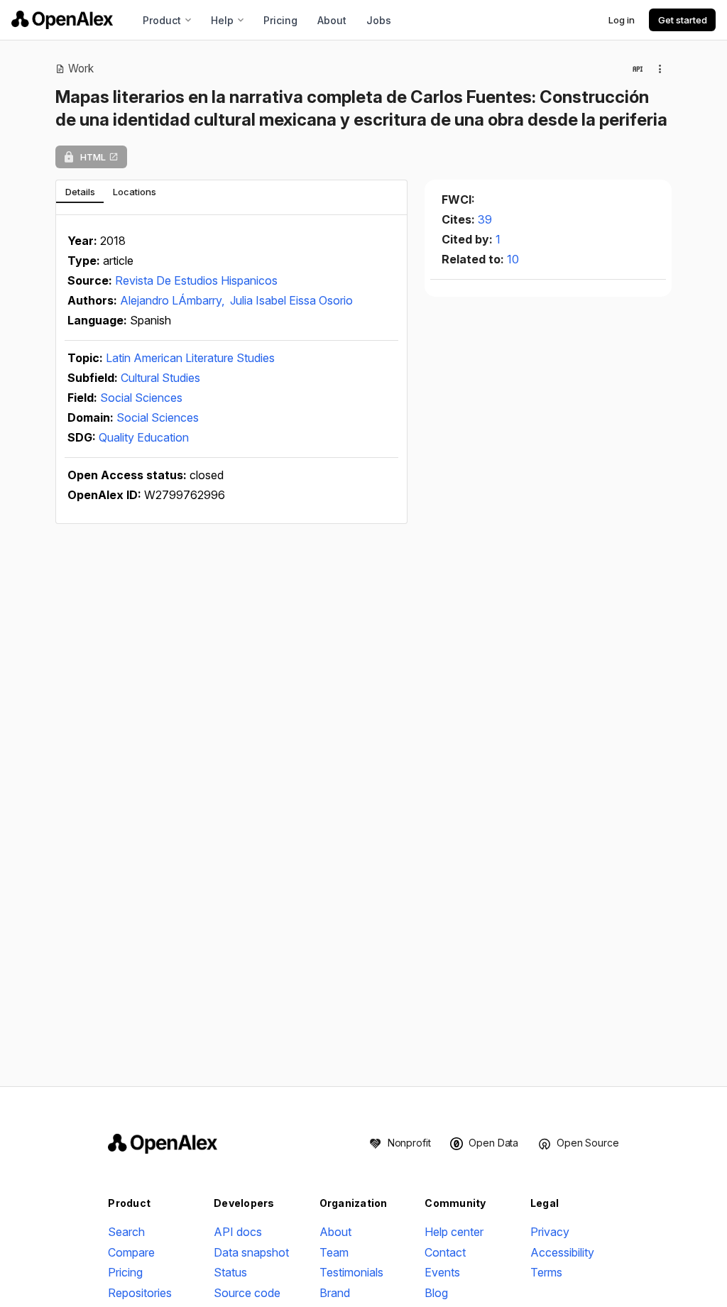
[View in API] (637, 69)
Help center (454, 1232)
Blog (436, 1293)
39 (485, 219)
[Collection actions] (660, 69)
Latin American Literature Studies (190, 358)
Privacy (549, 1232)
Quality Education (144, 437)
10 (513, 259)
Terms (546, 1272)
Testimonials (351, 1272)
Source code (247, 1293)
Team (334, 1252)
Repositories (140, 1293)
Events (442, 1272)
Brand (334, 1293)
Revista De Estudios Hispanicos (196, 280)
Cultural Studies (160, 378)
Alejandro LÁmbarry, (173, 300)
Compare (131, 1252)
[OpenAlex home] (62, 20)
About (331, 20)
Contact (445, 1252)
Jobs (378, 20)
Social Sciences (141, 397)
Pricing (280, 20)
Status (230, 1272)
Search (126, 1232)
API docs (238, 1232)
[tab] (80, 191)
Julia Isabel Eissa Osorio (291, 300)
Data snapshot (251, 1252)
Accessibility (562, 1252)
